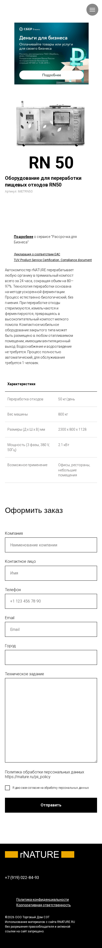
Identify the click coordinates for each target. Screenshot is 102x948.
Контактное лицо (20, 561)
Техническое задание (24, 674)
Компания (14, 533)
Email (9, 617)
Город (10, 646)
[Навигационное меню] (92, 9)
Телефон (13, 589)
